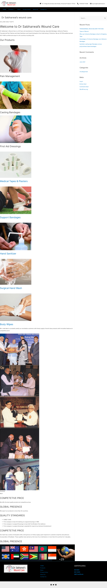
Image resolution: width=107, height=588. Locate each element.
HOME (4, 9)
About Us (35, 9)
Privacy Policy (27, 9)
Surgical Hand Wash (11, 288)
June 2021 (82, 62)
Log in (81, 81)
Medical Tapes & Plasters (14, 181)
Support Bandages (10, 217)
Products (11, 9)
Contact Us (43, 9)
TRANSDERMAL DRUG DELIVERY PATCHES (92, 29)
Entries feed (83, 84)
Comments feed (84, 86)
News (19, 9)
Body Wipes (6, 324)
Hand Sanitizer (8, 253)
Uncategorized (84, 71)
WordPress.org (84, 89)
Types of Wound (84, 31)
